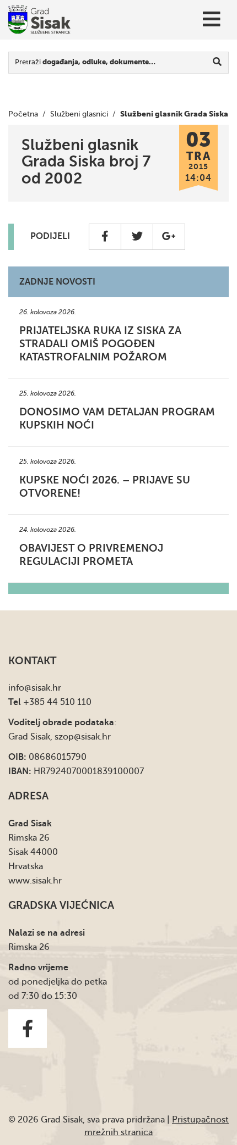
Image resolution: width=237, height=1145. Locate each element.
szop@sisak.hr (83, 737)
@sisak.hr (42, 688)
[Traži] (217, 63)
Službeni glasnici (79, 114)
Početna (23, 114)
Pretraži (85, 62)
